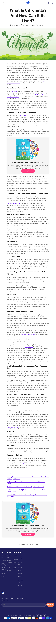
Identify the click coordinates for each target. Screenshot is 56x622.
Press (8, 564)
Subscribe (50, 604)
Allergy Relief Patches (20, 572)
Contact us (4, 555)
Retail (15, 552)
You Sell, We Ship (15, 567)
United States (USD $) (28, 618)
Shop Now (28, 171)
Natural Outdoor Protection (20, 558)
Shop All (20, 585)
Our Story (9, 555)
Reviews (9, 570)
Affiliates (9, 557)
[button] (3, 2)
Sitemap (9, 567)
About (9, 552)
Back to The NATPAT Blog (29, 544)
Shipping (3, 560)
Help (2, 552)
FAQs (2, 557)
